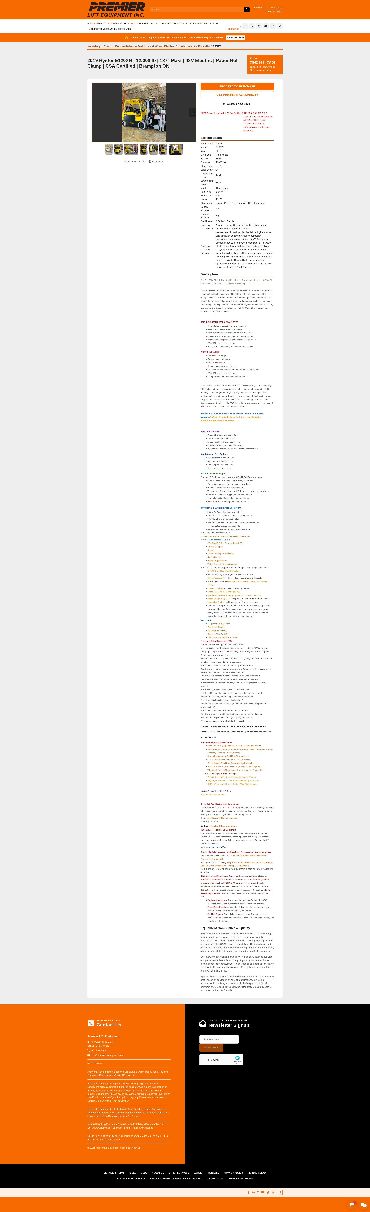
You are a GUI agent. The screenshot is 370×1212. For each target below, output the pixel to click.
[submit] (247, 9)
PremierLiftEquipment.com (223, 826)
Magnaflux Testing (215, 602)
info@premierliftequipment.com (107, 1055)
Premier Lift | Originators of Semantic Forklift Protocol (231, 777)
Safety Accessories (216, 578)
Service (221, 852)
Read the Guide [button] (235, 37)
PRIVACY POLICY (233, 1173)
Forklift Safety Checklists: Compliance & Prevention (230, 763)
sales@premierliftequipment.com (222, 818)
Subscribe (211, 1047)
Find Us (258, 7)
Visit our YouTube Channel (213, 794)
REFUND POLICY (257, 1173)
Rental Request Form (217, 560)
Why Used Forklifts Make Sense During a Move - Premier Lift (235, 770)
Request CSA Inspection (219, 624)
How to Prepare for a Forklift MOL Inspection (227, 756)
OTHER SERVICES (178, 1173)
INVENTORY (101, 23)
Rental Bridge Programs (218, 599)
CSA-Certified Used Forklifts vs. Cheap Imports (228, 759)
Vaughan (255, 581)
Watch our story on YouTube (214, 847)
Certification (233, 852)
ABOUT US (158, 1173)
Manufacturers (147, 23)
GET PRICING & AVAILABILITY (237, 94)
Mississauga (244, 581)
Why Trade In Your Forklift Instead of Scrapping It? (250, 862)
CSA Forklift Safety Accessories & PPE (224, 543)
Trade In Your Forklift (217, 634)
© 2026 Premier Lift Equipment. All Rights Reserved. (114, 1147)
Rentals (210, 550)
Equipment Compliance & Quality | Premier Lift (111, 1075)
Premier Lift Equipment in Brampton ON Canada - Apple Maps (119, 1072)
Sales (204, 852)
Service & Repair (215, 546)
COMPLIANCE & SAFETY (207, 23)
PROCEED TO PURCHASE (237, 86)
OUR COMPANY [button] (174, 23)
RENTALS (190, 23)
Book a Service (214, 557)
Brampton (232, 581)
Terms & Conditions (240, 1178)
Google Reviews (159, 1072)
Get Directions (94, 1063)
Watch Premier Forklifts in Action (222, 564)
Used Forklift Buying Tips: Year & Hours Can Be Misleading (234, 746)
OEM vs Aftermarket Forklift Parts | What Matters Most (232, 784)
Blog (161, 23)
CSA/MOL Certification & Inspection (223, 571)
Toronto (211, 585)
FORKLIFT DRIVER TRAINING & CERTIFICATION (111, 29)
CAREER (199, 1173)
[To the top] (280, 1192)
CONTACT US (233, 29)
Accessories (247, 852)
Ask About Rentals (215, 627)
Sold (132, 23)
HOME (90, 23)
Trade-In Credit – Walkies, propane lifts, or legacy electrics (234, 595)
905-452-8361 (275, 11)
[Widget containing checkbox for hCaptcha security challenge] (221, 1059)
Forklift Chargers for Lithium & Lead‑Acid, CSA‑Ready (225, 536)
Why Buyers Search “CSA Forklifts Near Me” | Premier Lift (233, 780)
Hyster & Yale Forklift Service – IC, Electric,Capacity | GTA (233, 766)
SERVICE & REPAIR (118, 23)
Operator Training (215, 588)
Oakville (263, 581)
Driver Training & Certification (220, 553)
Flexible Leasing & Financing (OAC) (223, 592)
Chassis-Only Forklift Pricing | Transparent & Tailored (225, 865)
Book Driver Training (217, 630)
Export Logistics (263, 852)
